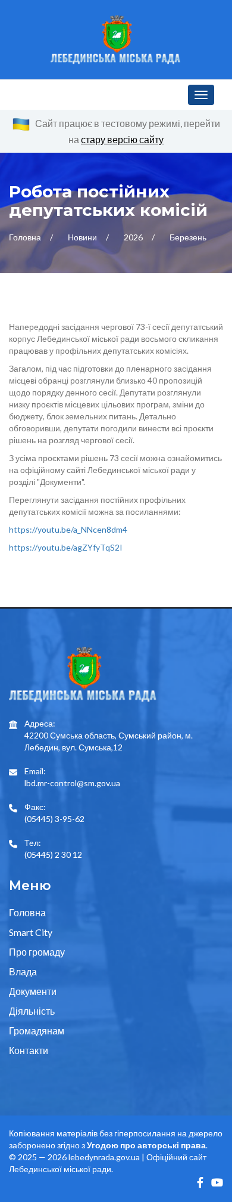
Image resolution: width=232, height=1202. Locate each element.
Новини (83, 237)
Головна (26, 237)
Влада (23, 971)
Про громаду (37, 951)
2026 (134, 237)
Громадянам (36, 1030)
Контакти (28, 1050)
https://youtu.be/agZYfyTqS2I (66, 547)
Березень (188, 237)
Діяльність (32, 1010)
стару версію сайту (122, 139)
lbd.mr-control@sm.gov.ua (72, 783)
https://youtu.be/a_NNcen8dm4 (68, 529)
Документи (33, 991)
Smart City (30, 932)
